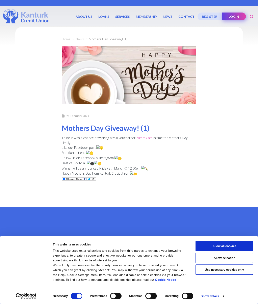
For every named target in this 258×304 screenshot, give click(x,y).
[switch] (116, 296)
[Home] (26, 16)
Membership (146, 16)
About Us (84, 16)
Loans (103, 16)
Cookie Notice (165, 279)
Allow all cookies (224, 246)
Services (122, 16)
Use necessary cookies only (224, 269)
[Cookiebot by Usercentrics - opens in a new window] (26, 296)
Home (66, 39)
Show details (210, 296)
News (167, 16)
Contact (186, 16)
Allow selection (224, 258)
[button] (252, 15)
